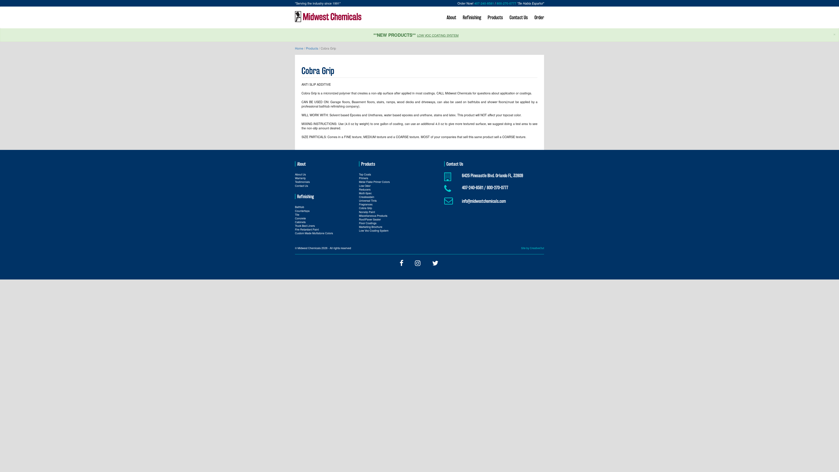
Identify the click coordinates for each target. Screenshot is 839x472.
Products (495, 17)
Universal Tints (368, 200)
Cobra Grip (365, 208)
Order (539, 17)
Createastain (366, 197)
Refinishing (472, 17)
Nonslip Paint (367, 212)
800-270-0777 (506, 3)
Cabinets (300, 222)
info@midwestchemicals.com (484, 201)
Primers (363, 178)
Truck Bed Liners (305, 225)
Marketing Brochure (370, 227)
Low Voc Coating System (438, 35)
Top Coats (365, 174)
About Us (300, 174)
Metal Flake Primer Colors (374, 182)
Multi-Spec (365, 193)
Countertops (302, 211)
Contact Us (519, 17)
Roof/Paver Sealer (370, 219)
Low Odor (365, 185)
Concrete (300, 218)
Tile (297, 214)
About (451, 17)
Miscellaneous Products (373, 215)
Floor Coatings (367, 223)
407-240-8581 (484, 3)
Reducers (365, 189)
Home (299, 48)
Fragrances (366, 204)
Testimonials (302, 182)
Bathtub (299, 207)
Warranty (300, 178)
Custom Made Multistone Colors (314, 233)
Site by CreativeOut (532, 248)
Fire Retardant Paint (307, 229)
